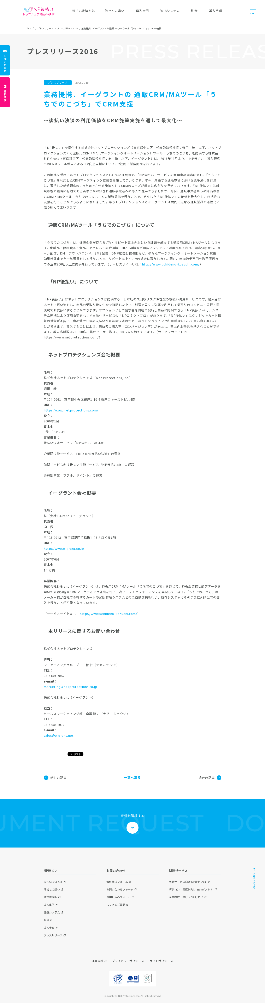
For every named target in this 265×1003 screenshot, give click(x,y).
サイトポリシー (160, 961)
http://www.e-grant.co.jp (64, 548)
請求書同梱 (50, 897)
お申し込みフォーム (118, 897)
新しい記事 (58, 777)
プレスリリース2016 (67, 28)
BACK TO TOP (254, 881)
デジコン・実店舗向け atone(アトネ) (191, 889)
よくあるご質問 (115, 905)
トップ (30, 28)
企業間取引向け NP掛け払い (186, 897)
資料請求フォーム (117, 882)
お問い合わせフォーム (119, 889)
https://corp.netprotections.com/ (71, 410)
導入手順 (49, 928)
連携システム (52, 912)
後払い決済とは (53, 882)
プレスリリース (45, 28)
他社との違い (52, 889)
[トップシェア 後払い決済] (38, 9)
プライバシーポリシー (126, 961)
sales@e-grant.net (59, 735)
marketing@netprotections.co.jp (70, 686)
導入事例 (49, 905)
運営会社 (97, 961)
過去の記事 (207, 777)
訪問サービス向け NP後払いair (187, 882)
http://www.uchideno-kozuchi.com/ (171, 264)
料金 (46, 920)
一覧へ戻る (132, 777)
